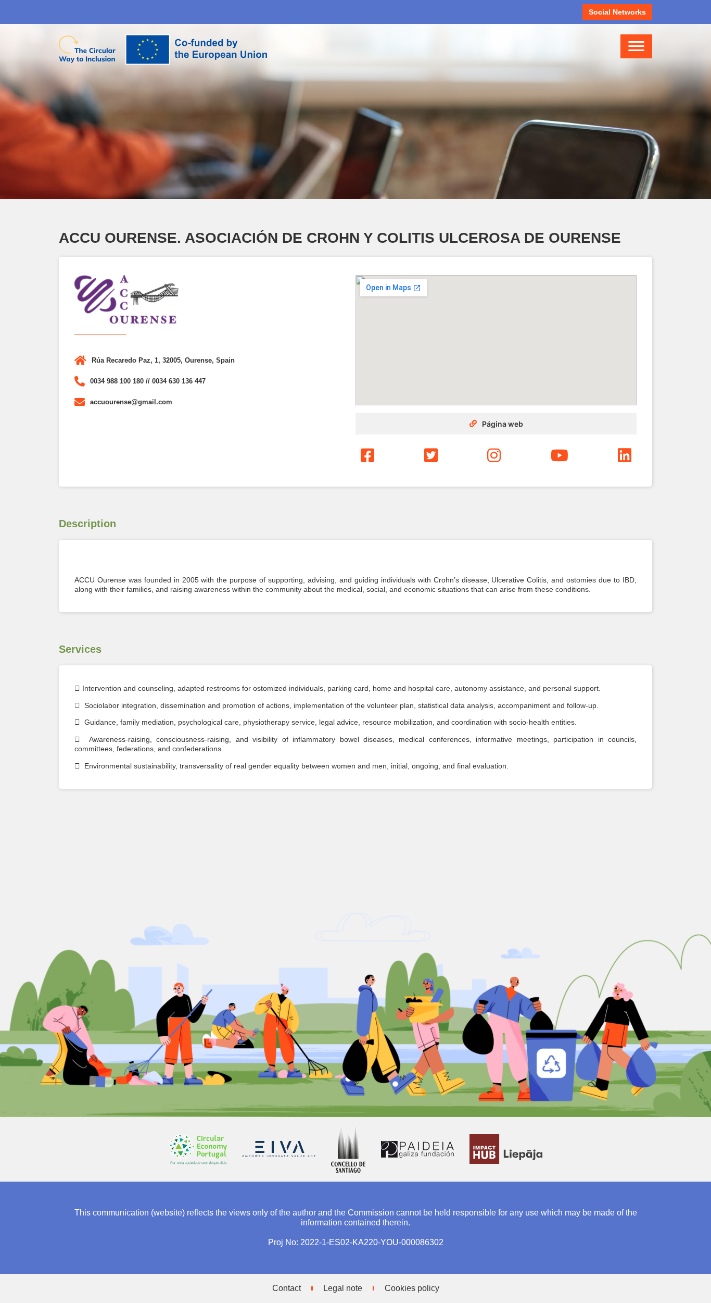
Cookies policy (412, 1288)
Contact (286, 1288)
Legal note (342, 1288)
